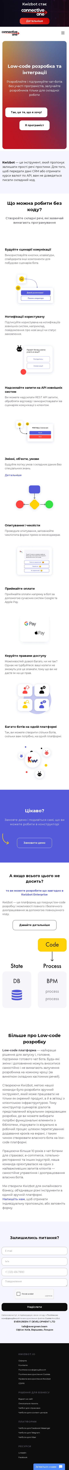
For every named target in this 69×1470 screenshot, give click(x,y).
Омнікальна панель (28, 1403)
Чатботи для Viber (27, 1437)
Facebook (22, 1457)
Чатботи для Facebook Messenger (34, 1428)
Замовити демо (34, 842)
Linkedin (22, 1453)
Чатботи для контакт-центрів (32, 1412)
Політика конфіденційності (32, 1369)
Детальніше (34, 21)
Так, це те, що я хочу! (26, 112)
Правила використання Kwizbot (34, 1379)
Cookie (48, 1318)
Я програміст (34, 125)
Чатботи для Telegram (29, 1432)
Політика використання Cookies (34, 1374)
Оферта (22, 1360)
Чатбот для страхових (29, 1408)
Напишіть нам (13, 1199)
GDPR (21, 1383)
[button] (62, 33)
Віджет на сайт (25, 1399)
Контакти (23, 1365)
